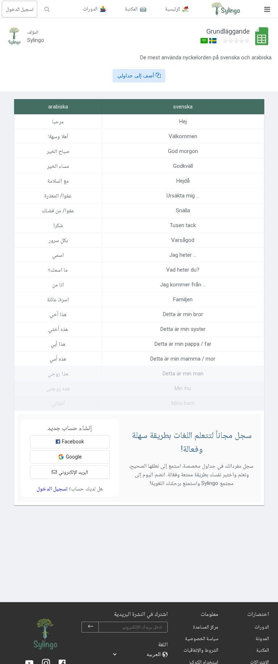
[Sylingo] (225, 9)
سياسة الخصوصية (201, 638)
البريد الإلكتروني (73, 472)
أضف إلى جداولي (136, 75)
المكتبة (262, 650)
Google (74, 457)
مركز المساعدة (205, 627)
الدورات (261, 627)
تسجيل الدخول (19, 9)
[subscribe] (90, 627)
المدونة (262, 638)
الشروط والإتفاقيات (201, 650)
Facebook (73, 441)
